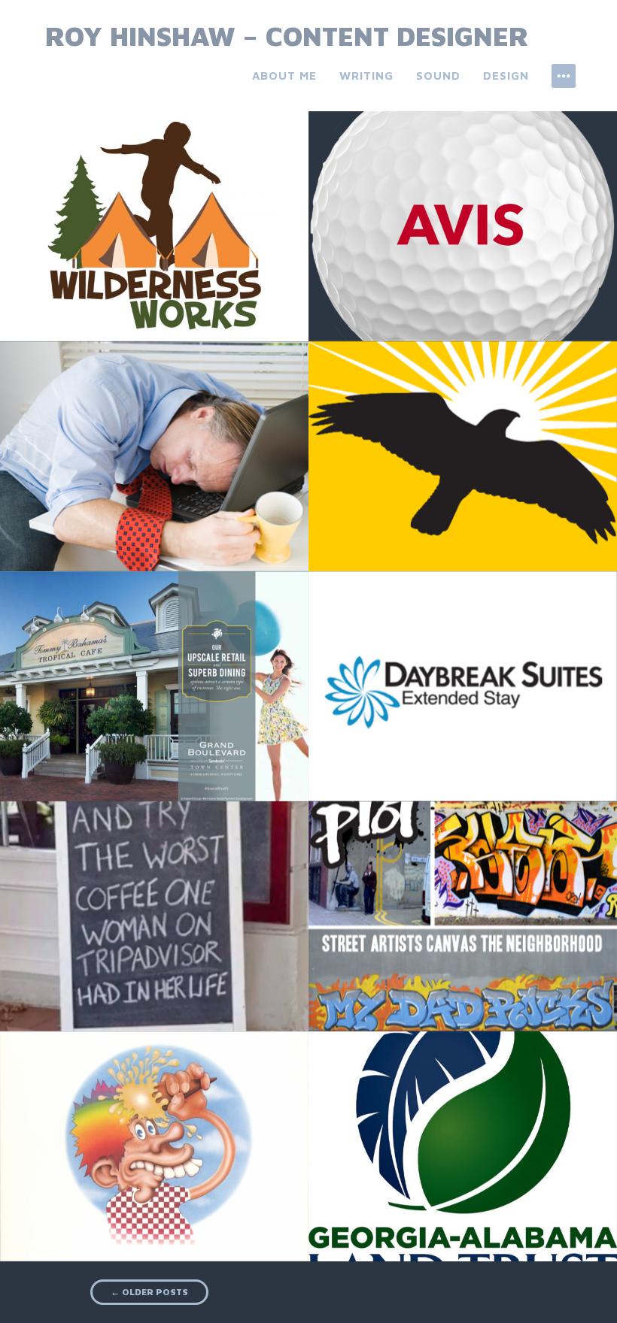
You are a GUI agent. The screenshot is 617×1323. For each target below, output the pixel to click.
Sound (438, 75)
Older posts (149, 1291)
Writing (366, 75)
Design (506, 75)
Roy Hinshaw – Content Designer (287, 36)
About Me (284, 75)
